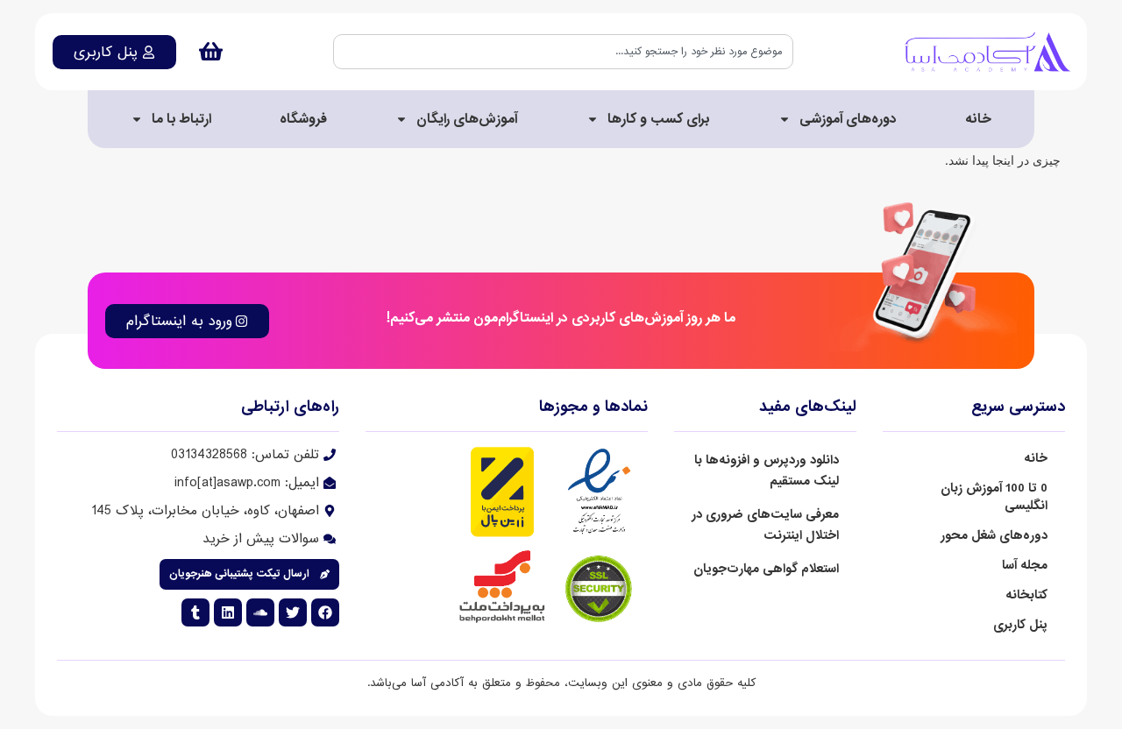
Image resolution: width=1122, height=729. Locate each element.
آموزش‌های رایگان (466, 119)
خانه (978, 119)
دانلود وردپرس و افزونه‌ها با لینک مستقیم (766, 470)
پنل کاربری (1020, 624)
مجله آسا (1024, 565)
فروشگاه (303, 119)
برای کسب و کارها (658, 119)
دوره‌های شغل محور (994, 535)
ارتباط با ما (181, 119)
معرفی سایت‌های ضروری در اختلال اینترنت (765, 525)
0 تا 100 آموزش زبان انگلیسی (994, 496)
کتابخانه (1026, 595)
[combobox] (562, 51)
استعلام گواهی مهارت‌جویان (766, 568)
